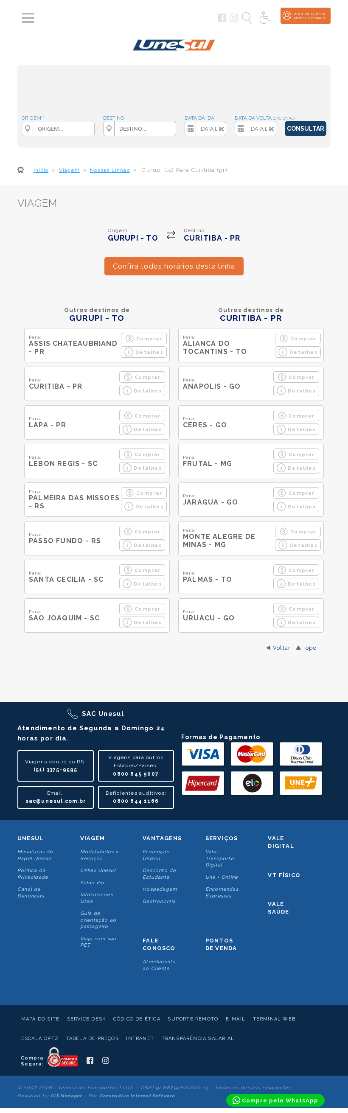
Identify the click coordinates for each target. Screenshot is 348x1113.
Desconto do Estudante (159, 874)
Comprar (149, 339)
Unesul (30, 838)
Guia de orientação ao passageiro (98, 920)
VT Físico (284, 875)
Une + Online (221, 877)
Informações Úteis (96, 898)
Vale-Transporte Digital (219, 858)
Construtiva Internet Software (137, 1095)
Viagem (92, 838)
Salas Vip (92, 883)
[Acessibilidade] (266, 18)
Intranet (140, 1038)
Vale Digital (281, 842)
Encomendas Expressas (222, 892)
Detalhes (149, 352)
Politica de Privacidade (32, 874)
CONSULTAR (305, 128)
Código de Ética (136, 1019)
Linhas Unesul (98, 870)
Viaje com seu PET (98, 942)
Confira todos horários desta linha (174, 266)
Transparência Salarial (198, 1038)
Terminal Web (274, 1019)
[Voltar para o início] (174, 43)
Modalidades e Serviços (99, 855)
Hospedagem (160, 889)
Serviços (221, 838)
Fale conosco (159, 944)
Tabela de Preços (92, 1038)
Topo (310, 648)
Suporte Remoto (193, 1019)
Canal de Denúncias (30, 892)
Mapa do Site (40, 1019)
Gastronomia (159, 901)
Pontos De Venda (221, 944)
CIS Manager (66, 1095)
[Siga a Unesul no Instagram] (234, 20)
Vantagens (162, 838)
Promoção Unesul (156, 855)
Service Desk (86, 1019)
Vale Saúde (278, 908)
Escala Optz (40, 1038)
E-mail (235, 1019)
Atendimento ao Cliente (159, 965)
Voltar (282, 648)
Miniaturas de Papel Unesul (35, 855)
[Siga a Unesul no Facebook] (222, 20)
